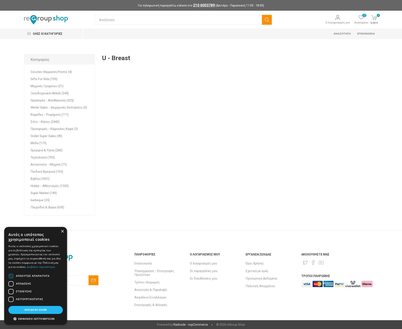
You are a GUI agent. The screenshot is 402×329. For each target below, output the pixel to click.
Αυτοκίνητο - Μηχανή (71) (49, 164)
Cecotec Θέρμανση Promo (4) (51, 72)
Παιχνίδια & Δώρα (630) (47, 207)
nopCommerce (198, 324)
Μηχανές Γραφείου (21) (47, 86)
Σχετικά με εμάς (257, 271)
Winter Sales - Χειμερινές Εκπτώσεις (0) (59, 107)
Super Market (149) (44, 193)
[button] (35, 319)
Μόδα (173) (38, 143)
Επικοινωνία (143, 263)
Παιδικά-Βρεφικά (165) (47, 172)
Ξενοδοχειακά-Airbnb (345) (50, 93)
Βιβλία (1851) (40, 179)
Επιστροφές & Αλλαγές (150, 305)
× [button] (62, 231)
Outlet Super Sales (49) (46, 136)
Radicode (179, 324)
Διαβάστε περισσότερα (41, 267)
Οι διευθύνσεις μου (203, 278)
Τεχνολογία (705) (43, 157)
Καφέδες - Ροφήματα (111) (49, 115)
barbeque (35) (40, 200)
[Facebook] (313, 262)
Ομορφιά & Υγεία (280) (46, 150)
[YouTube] (321, 262)
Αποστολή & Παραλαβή (150, 290)
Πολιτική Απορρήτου (260, 286)
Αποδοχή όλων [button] (35, 310)
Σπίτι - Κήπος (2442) (45, 122)
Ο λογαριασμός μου (338, 22)
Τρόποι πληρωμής (147, 282)
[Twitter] (305, 262)
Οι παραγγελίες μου (204, 271)
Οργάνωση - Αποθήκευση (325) (52, 100)
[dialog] (35, 276)
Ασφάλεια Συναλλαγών (150, 297)
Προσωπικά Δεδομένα (261, 278)
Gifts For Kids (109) (44, 79)
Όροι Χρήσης (255, 263)
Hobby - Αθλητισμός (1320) (50, 186)
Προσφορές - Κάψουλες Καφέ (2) (54, 129)
